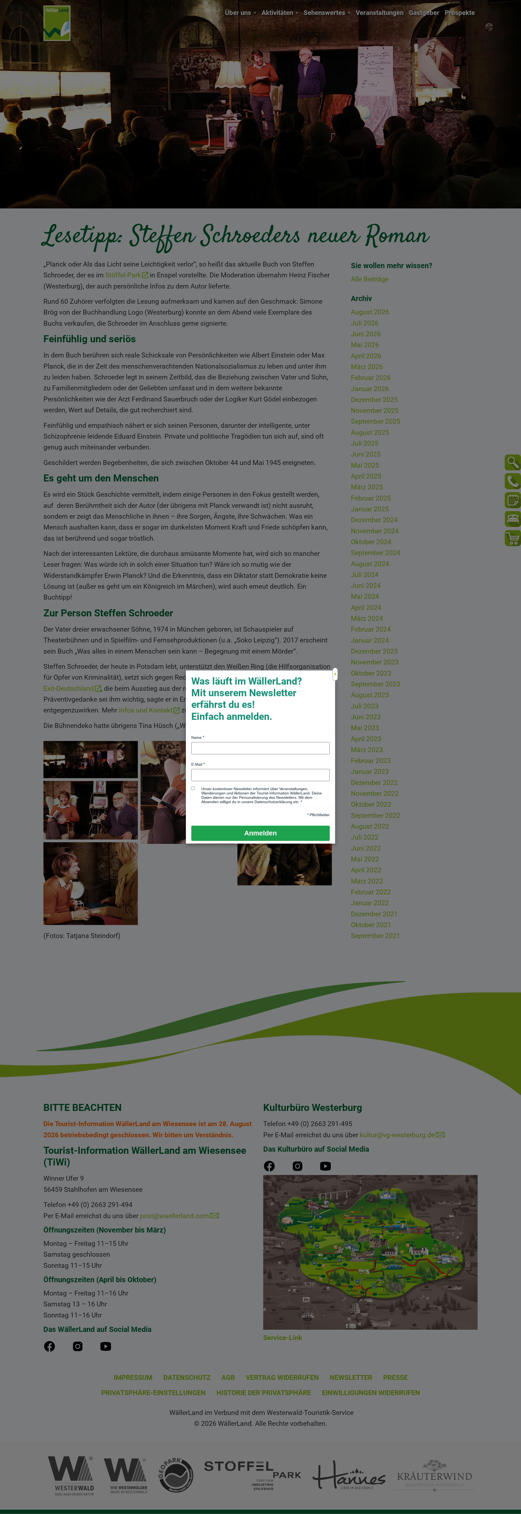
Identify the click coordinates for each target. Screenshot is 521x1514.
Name (196, 737)
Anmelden (260, 833)
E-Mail (196, 764)
